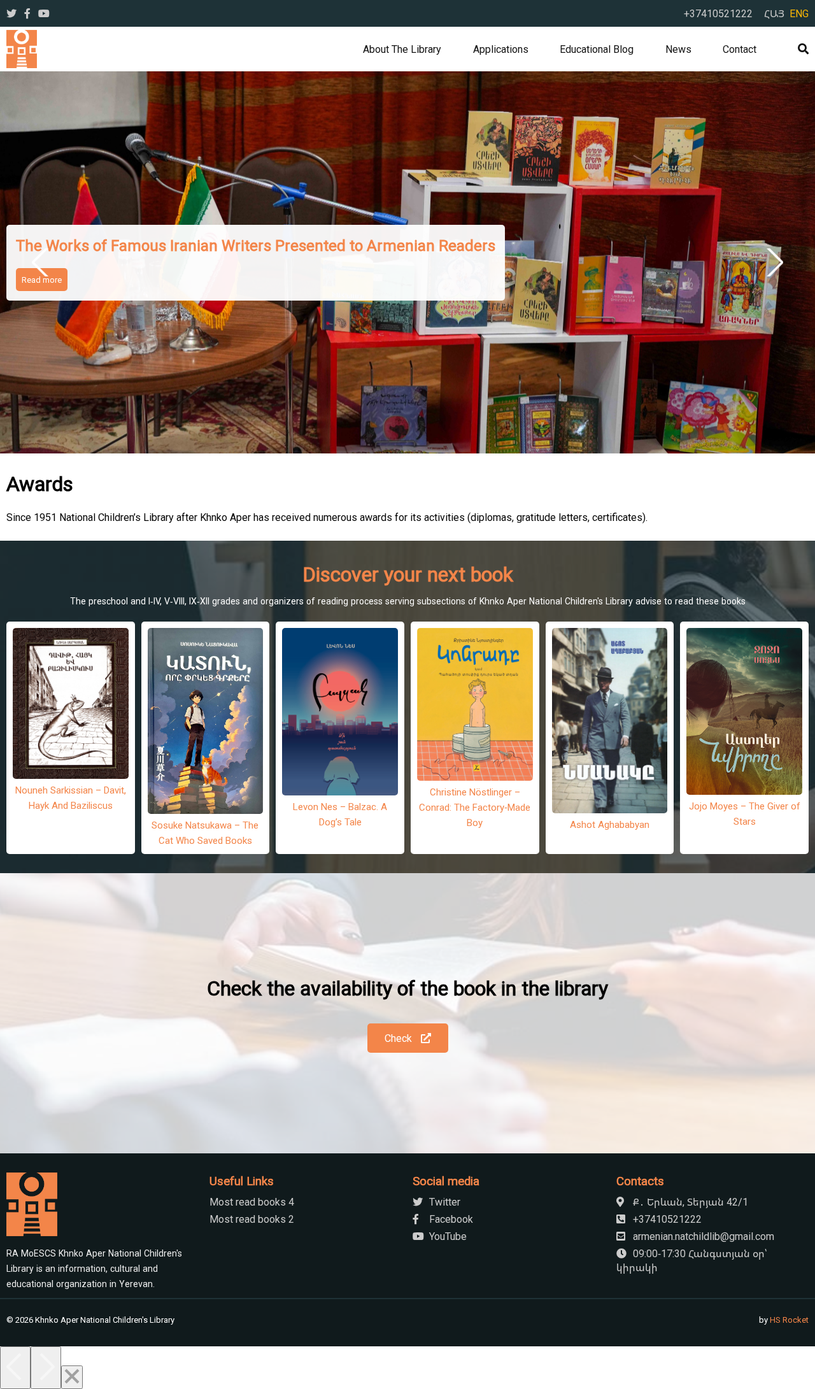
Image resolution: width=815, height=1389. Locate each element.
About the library (402, 49)
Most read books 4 (251, 1202)
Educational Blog (597, 49)
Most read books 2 (251, 1219)
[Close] (72, 1377)
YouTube (447, 1236)
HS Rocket (789, 1319)
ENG (799, 13)
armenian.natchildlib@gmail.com (702, 1236)
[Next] (46, 1367)
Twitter (443, 1202)
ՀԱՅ (774, 13)
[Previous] (15, 1367)
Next (772, 262)
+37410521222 (718, 13)
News (678, 49)
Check (400, 1038)
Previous (42, 262)
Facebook (450, 1219)
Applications (500, 49)
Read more (42, 279)
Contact (739, 49)
